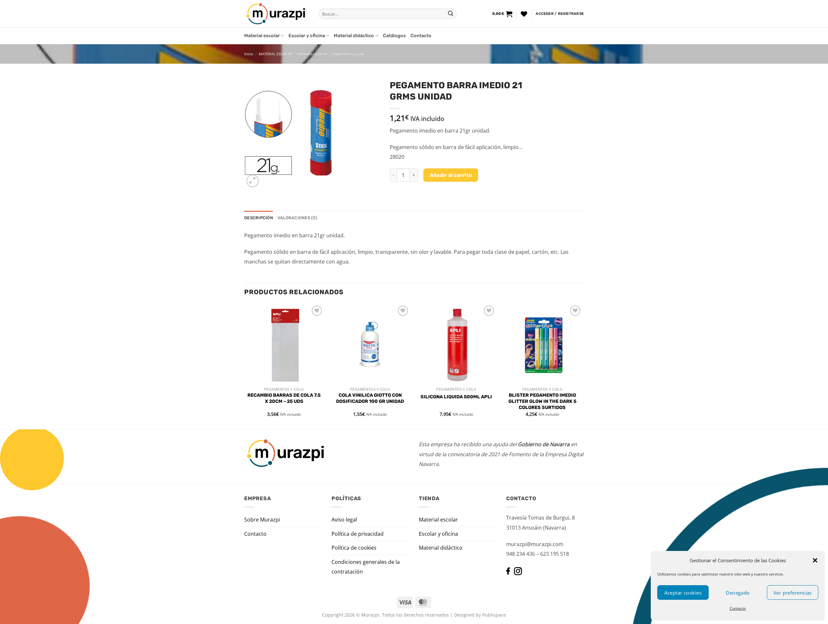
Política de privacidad (358, 533)
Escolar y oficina (307, 35)
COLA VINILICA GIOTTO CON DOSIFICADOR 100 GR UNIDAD (370, 398)
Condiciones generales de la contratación (366, 566)
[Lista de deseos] (524, 14)
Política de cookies (354, 547)
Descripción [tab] (258, 217)
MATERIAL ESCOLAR (275, 53)
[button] (815, 560)
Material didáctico (354, 35)
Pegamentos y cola (348, 53)
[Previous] (244, 366)
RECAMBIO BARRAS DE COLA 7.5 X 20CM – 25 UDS (284, 398)
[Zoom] (252, 181)
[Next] (582, 366)
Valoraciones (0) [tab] (297, 217)
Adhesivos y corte (312, 53)
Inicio (248, 53)
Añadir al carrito (451, 175)
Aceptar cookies (683, 592)
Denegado (738, 592)
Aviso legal (344, 519)
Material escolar (262, 35)
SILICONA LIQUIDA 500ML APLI (456, 397)
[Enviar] (450, 13)
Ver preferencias (792, 592)
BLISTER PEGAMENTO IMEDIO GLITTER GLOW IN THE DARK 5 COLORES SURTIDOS (542, 401)
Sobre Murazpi (262, 519)
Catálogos (394, 35)
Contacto (738, 608)
